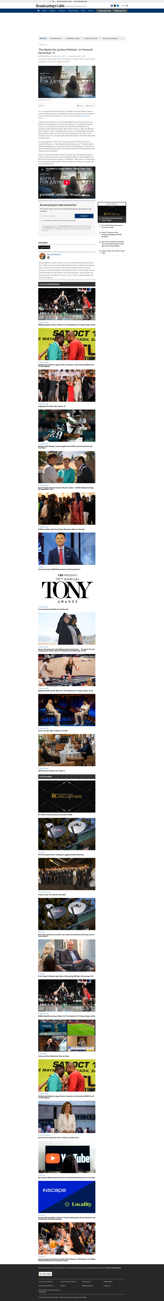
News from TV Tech (91, 38)
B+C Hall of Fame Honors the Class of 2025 (112, 219)
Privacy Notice (48, 227)
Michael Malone (45, 56)
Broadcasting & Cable (58, 56)
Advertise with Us (87, 1286)
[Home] (38, 11)
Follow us (81, 106)
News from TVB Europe (110, 38)
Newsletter (92, 106)
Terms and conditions (46, 1281)
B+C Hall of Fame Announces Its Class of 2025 (112, 226)
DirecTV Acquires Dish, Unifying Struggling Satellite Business (112, 234)
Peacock (41, 111)
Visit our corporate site (113, 1268)
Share (43, 106)
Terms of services (65, 226)
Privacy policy (86, 1281)
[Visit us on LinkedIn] (118, 6)
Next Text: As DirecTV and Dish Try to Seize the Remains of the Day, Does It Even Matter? (113, 244)
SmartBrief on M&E (73, 38)
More (90, 11)
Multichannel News (80, 1)
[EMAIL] (48, 257)
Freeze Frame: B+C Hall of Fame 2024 (113, 252)
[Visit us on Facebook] (112, 6)
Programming (73, 11)
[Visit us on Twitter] (115, 6)
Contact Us (107, 1286)
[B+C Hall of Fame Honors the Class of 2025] (112, 214)
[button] (124, 6)
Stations (52, 11)
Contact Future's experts (68, 1281)
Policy (83, 11)
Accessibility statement (46, 1286)
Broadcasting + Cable (64, 1)
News (44, 11)
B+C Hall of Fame (55, 38)
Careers (62, 1286)
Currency (61, 11)
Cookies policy (108, 1281)
